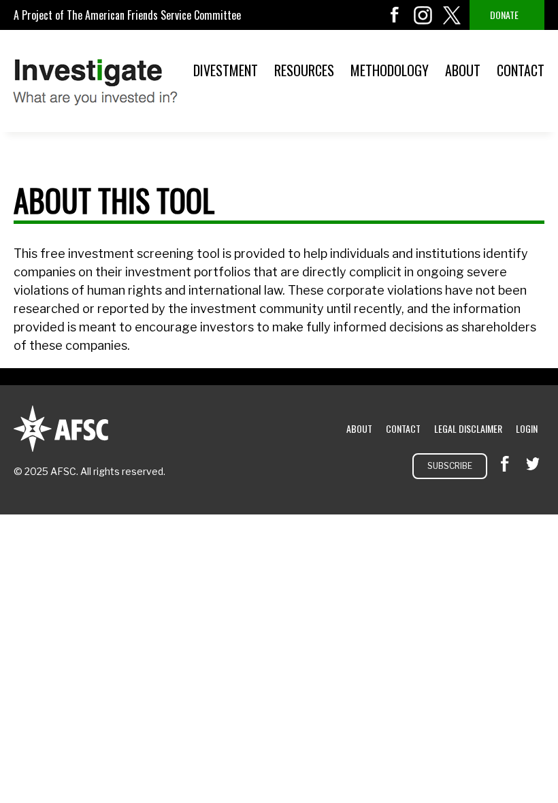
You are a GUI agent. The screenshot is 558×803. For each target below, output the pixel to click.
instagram (423, 15)
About (462, 70)
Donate (504, 14)
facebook (395, 15)
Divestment (225, 70)
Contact (520, 70)
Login (527, 428)
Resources (304, 70)
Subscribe (449, 466)
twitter (452, 15)
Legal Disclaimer (468, 428)
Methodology (389, 70)
